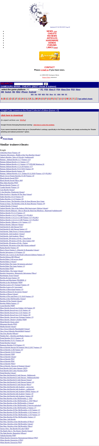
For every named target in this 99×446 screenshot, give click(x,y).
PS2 (47, 94)
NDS (43, 94)
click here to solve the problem (43, 125)
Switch (8, 92)
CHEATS (52, 33)
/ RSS (55, 31)
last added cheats (85, 99)
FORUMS (52, 45)
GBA (58, 94)
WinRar (22, 120)
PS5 (46, 89)
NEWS (50, 31)
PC (42, 89)
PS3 (73, 89)
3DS (32, 94)
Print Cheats (8, 139)
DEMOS (52, 43)
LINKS (50, 47)
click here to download (12, 115)
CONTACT (49, 67)
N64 (62, 94)
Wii (13, 92)
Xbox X (52, 89)
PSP (39, 94)
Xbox (51, 94)
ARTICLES (52, 38)
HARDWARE (52, 40)
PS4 (58, 89)
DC (66, 94)
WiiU (18, 92)
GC (55, 94)
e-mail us (45, 70)
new (55, 48)
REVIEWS (52, 36)
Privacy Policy (46, 77)
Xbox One (65, 89)
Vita (36, 94)
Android (32, 92)
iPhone (24, 92)
